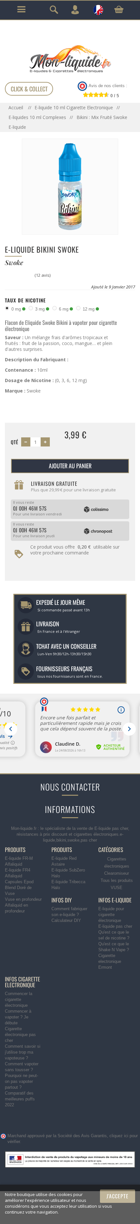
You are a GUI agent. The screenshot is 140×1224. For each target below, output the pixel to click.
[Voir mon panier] (118, 9)
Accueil (16, 107)
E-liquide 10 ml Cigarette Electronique (74, 107)
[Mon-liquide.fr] (70, 59)
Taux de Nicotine (25, 300)
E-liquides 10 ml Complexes (37, 117)
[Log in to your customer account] (75, 10)
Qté (14, 442)
